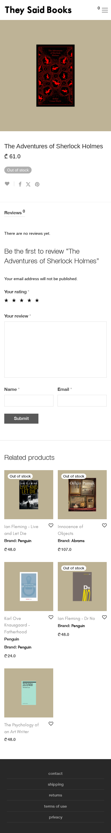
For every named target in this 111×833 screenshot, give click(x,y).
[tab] (55, 213)
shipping (55, 784)
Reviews (14, 212)
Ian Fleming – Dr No (76, 618)
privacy (55, 817)
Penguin (24, 540)
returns (55, 795)
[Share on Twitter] (28, 184)
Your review (17, 316)
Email (64, 389)
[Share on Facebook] (19, 184)
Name (12, 389)
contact (55, 773)
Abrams (78, 540)
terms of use (55, 806)
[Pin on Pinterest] (37, 184)
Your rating (16, 291)
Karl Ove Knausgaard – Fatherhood (17, 625)
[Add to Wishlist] (9, 183)
